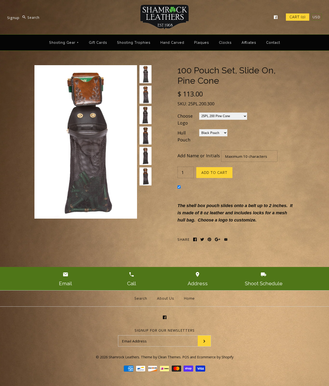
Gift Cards (98, 42)
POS (185, 357)
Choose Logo (185, 119)
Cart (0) (298, 17)
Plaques (201, 42)
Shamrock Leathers (124, 357)
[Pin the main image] (209, 239)
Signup (13, 17)
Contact (273, 42)
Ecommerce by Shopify (215, 357)
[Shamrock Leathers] (164, 8)
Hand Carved (172, 42)
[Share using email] (226, 239)
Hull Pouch (184, 136)
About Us (165, 298)
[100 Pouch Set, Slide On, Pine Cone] (85, 68)
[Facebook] (275, 17)
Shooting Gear (64, 42)
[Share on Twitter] (202, 239)
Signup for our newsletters (165, 330)
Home (189, 298)
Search (140, 298)
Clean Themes (169, 357)
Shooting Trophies (134, 42)
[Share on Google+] (217, 239)
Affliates (249, 42)
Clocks (225, 42)
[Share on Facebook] (195, 239)
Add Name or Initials (199, 155)
